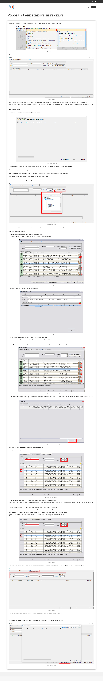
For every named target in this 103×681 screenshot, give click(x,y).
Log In (93, 1)
